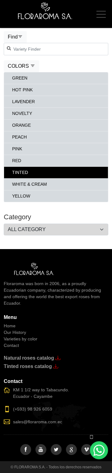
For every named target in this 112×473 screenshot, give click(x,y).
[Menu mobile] (101, 15)
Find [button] (13, 36)
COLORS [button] (19, 66)
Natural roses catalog (29, 358)
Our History (15, 332)
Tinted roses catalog (28, 366)
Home (10, 325)
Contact (11, 345)
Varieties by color (20, 338)
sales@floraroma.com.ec (37, 421)
